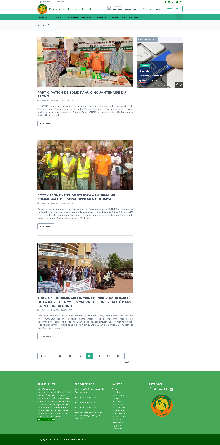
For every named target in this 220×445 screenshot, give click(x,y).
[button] (177, 85)
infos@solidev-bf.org (125, 9)
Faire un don (173, 9)
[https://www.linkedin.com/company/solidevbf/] (160, 389)
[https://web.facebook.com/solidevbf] (150, 389)
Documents (117, 401)
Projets (101, 17)
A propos (56, 17)
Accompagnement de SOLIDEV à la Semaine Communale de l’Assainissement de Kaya (76, 197)
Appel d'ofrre (118, 395)
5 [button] (167, 86)
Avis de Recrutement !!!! (85, 402)
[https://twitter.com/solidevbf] (155, 389)
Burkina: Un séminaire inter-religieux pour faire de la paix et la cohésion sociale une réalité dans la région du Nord (84, 302)
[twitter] (169, 2)
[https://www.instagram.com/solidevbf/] (171, 389)
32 (60, 356)
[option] (160, 65)
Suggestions (118, 17)
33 (70, 356)
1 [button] (155, 86)
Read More (45, 123)
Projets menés (118, 419)
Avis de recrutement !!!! (85, 397)
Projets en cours (119, 416)
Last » (127, 362)
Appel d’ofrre (44, 2)
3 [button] (161, 86)
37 (108, 356)
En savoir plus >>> (46, 419)
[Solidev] (64, 8)
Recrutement (59, 2)
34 (79, 356)
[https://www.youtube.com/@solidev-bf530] (165, 389)
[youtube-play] (177, 2)
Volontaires (117, 428)
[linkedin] (173, 2)
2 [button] (158, 86)
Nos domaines (118, 407)
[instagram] (181, 2)
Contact (133, 17)
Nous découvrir (119, 413)
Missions (86, 17)
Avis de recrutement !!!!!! (86, 407)
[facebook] (165, 2)
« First (43, 356)
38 (118, 356)
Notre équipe (118, 410)
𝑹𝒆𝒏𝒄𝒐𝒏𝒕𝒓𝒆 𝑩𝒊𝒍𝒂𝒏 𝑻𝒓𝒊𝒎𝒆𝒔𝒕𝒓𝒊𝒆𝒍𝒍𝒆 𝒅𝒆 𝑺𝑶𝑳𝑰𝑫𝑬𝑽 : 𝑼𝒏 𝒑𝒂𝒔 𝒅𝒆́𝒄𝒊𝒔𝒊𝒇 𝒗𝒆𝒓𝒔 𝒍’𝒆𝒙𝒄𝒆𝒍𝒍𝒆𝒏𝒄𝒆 (88, 415)
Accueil (43, 17)
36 (99, 356)
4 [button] (164, 86)
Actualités (72, 17)
